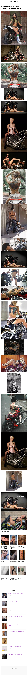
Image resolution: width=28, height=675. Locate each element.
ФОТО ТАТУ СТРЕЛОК (13, 601)
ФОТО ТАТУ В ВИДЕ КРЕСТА (14, 608)
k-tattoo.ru (14, 1)
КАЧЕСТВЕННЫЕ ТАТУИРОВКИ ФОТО (16, 639)
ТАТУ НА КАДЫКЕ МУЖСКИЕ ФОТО (15, 593)
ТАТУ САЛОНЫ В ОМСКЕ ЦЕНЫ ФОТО (16, 631)
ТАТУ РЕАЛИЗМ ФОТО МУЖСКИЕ (15, 654)
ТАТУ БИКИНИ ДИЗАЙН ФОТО (14, 646)
